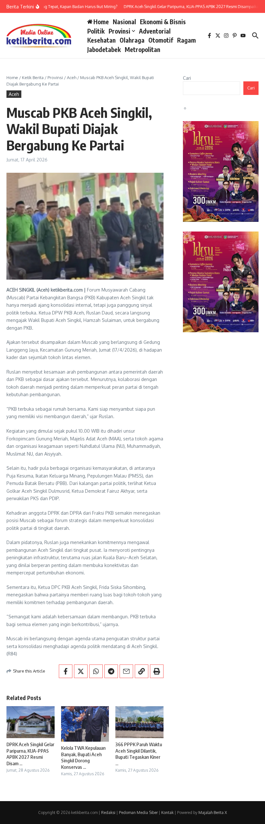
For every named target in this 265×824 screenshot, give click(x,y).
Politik (96, 31)
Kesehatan (101, 40)
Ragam (186, 40)
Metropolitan (142, 49)
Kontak (167, 812)
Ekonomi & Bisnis (163, 22)
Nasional (124, 22)
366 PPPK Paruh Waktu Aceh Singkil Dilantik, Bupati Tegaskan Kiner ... (138, 753)
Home (12, 77)
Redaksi (108, 812)
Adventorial (155, 31)
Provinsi (119, 31)
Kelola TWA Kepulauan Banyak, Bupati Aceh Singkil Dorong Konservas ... (83, 757)
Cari (187, 78)
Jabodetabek (104, 49)
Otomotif (160, 40)
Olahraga (132, 40)
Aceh (71, 77)
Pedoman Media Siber (138, 812)
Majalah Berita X (212, 812)
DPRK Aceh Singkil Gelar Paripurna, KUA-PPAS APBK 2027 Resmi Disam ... (30, 753)
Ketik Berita (33, 77)
